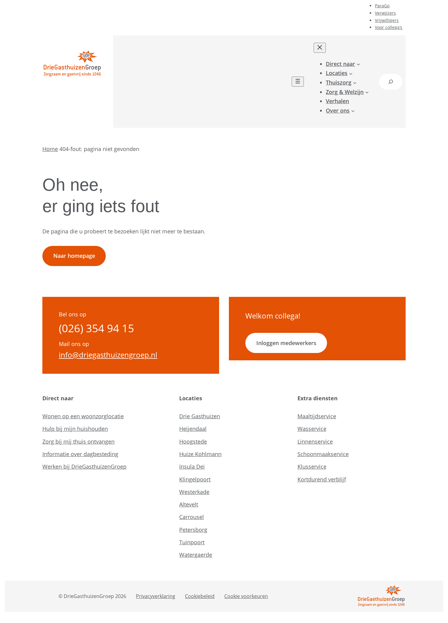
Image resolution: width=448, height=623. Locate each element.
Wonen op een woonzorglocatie (83, 416)
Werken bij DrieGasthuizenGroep (84, 466)
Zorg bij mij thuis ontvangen (78, 441)
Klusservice (311, 466)
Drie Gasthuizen (199, 416)
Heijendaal (193, 428)
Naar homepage (74, 255)
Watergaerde (195, 554)
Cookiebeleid (200, 596)
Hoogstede (193, 441)
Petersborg (193, 529)
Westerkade (194, 491)
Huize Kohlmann (200, 454)
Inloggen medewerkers (286, 343)
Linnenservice (315, 441)
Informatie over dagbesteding (80, 454)
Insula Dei (192, 466)
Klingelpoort (195, 479)
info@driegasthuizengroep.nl (108, 355)
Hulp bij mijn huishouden (75, 428)
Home (50, 149)
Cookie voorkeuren (246, 596)
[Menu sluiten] (320, 48)
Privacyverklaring (155, 596)
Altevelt (188, 504)
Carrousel (191, 516)
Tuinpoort (191, 542)
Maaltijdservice (316, 416)
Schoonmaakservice (323, 454)
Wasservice (311, 428)
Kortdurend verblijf (321, 479)
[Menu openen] (298, 82)
